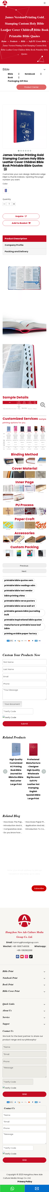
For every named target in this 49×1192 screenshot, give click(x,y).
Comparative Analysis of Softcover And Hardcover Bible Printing (14, 829)
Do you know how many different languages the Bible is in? (14, 832)
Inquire (19, 216)
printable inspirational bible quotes (23, 619)
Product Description (16, 238)
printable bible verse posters (19, 600)
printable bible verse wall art (19, 606)
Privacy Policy (25, 1181)
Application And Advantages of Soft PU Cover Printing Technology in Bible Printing (35, 825)
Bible (10, 74)
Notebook (30, 74)
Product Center (31, 87)
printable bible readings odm (19, 585)
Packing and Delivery (16, 251)
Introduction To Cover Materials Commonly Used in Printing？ (35, 829)
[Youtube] (22, 956)
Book (10, 77)
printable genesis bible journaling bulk (22, 613)
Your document (12, 704)
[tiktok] (31, 956)
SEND (24, 1094)
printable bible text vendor (18, 590)
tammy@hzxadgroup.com (26, 942)
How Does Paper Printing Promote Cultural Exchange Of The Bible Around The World (35, 821)
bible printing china (14, 595)
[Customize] (5, 190)
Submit (24, 723)
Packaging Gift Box (18, 81)
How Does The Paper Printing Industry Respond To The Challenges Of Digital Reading (14, 821)
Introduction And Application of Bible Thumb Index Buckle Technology (14, 825)
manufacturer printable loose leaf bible (22, 626)
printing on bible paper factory (20, 633)
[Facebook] (17, 956)
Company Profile (14, 245)
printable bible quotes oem (18, 580)
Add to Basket (20, 223)
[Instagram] (26, 956)
